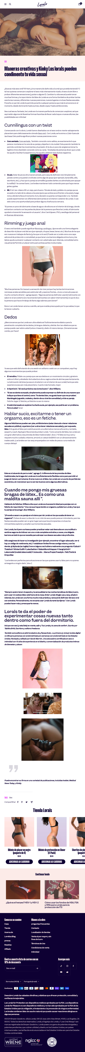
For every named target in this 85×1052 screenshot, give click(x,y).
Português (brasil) (30, 982)
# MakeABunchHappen (47, 549)
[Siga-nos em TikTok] (61, 966)
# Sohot (76, 546)
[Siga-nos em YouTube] (61, 972)
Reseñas (8, 945)
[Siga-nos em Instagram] (67, 966)
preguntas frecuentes (40, 924)
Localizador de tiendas (40, 932)
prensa (7, 941)
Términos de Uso (38, 943)
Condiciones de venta (40, 948)
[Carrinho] (79, 4)
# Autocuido (37, 552)
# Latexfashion (31, 549)
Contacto (35, 928)
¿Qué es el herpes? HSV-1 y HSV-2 (22, 902)
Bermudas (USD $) (12, 982)
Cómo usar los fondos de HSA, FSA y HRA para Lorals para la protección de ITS (61, 905)
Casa (6, 924)
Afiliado (7, 949)
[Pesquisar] (10, 4)
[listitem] (17, 802)
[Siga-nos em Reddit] (67, 972)
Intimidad (35, 952)
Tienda (7, 928)
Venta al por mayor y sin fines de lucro (41, 938)
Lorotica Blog (9, 936)
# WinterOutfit (18, 549)
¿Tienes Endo (45, 633)
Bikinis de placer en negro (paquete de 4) (19, 851)
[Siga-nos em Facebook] (73, 966)
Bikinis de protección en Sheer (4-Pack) (51, 851)
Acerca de (8, 932)
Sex (5, 61)
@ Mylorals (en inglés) (20, 546)
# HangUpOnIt (63, 549)
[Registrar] (37, 968)
